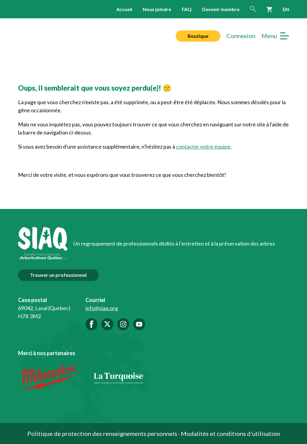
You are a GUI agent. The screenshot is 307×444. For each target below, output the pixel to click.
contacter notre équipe (203, 146)
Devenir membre (221, 9)
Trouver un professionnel (58, 275)
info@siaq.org (101, 308)
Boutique (198, 36)
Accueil (124, 9)
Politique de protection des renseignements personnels (102, 433)
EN (286, 9)
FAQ (187, 9)
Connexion (240, 35)
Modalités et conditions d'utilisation (230, 433)
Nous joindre (157, 9)
